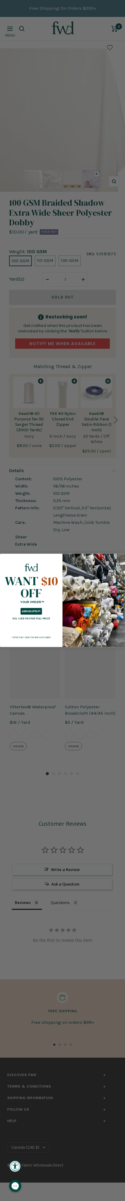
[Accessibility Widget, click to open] (15, 1166)
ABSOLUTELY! (31, 611)
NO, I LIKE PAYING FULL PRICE (31, 618)
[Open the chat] (15, 1186)
